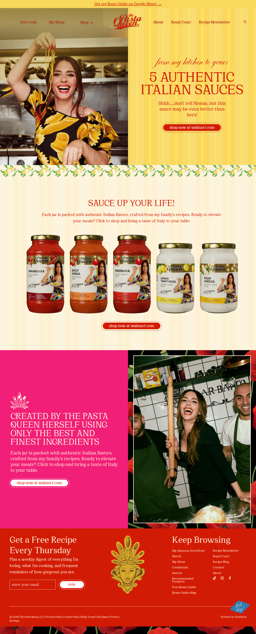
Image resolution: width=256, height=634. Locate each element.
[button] (207, 278)
